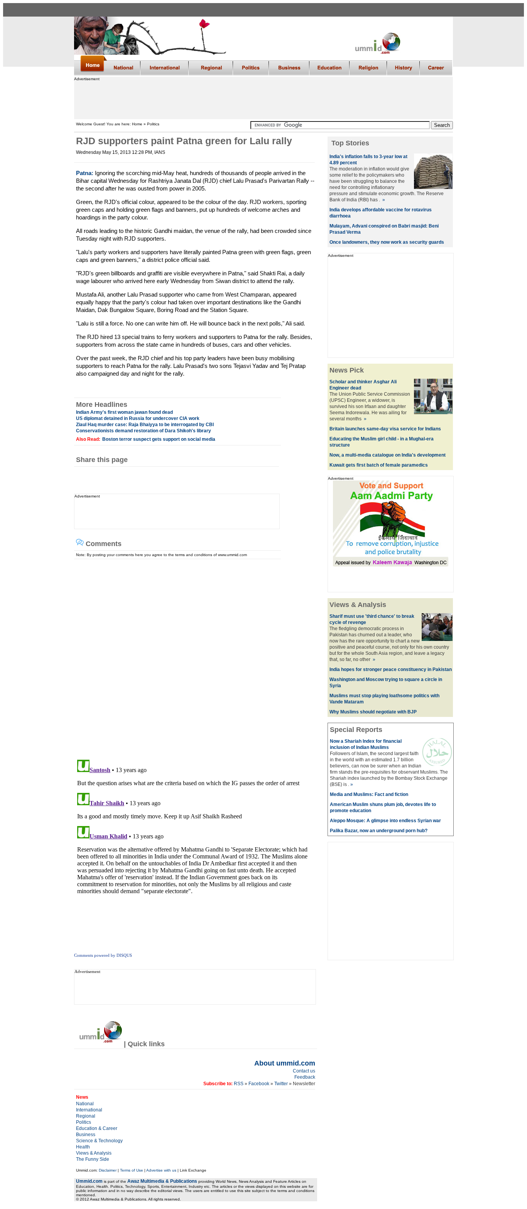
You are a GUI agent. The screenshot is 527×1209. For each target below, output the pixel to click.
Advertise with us (161, 1170)
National (85, 1103)
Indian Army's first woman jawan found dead (124, 412)
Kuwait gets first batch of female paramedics (378, 465)
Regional (85, 1116)
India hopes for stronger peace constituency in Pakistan (390, 669)
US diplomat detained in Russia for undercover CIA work (137, 418)
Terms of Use (131, 1170)
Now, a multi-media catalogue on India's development (387, 455)
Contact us (304, 1071)
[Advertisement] (263, 98)
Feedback (304, 1077)
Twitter (281, 1083)
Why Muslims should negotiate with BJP (373, 712)
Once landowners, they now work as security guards (386, 242)
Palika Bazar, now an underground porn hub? (378, 830)
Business (85, 1134)
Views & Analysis (93, 1153)
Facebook (258, 1083)
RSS (238, 1083)
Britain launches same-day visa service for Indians (385, 429)
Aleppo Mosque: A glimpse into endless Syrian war (385, 820)
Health (83, 1147)
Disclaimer (108, 1170)
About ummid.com (284, 1063)
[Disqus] (192, 655)
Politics (83, 1122)
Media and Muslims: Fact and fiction (369, 794)
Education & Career (96, 1128)
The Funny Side (92, 1159)
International (89, 1110)
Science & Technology (99, 1140)
